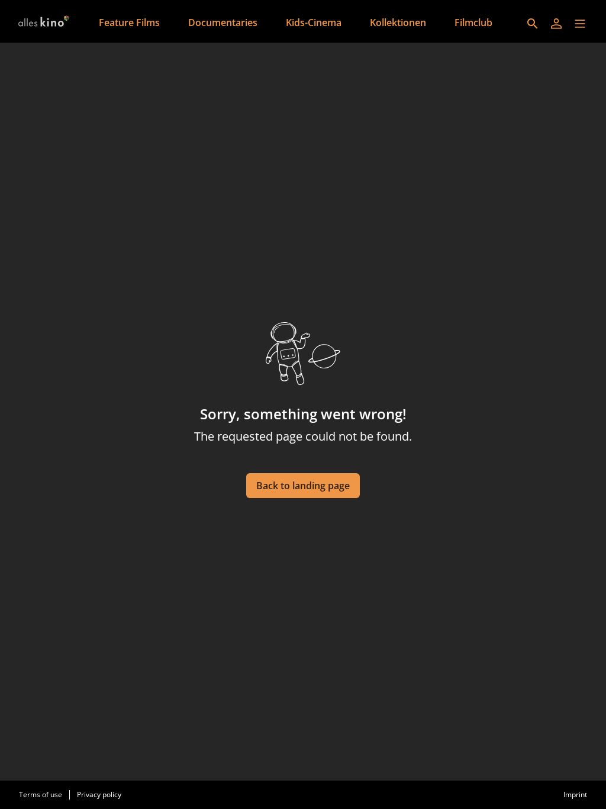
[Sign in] (556, 24)
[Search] (532, 24)
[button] (580, 24)
